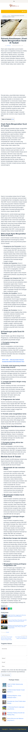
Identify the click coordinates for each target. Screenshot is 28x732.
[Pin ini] (6, 609)
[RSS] (14, 1)
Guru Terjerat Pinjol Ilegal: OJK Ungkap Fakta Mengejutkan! (21, 637)
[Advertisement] (14, 80)
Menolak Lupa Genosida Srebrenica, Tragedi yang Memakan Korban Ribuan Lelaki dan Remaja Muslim (17, 626)
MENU (25, 11)
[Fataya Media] (14, 5)
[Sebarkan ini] (2, 609)
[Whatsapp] (11, 609)
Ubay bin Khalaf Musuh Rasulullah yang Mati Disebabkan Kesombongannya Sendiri (17, 620)
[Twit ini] (4, 609)
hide (13, 119)
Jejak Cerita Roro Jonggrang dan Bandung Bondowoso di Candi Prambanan (17, 615)
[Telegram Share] (9, 609)
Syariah (7, 632)
